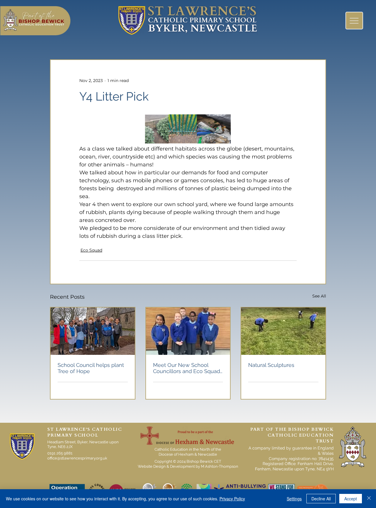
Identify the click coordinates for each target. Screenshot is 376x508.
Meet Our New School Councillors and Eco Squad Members (186, 368)
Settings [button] (294, 499)
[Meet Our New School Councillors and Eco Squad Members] (188, 331)
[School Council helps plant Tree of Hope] (93, 331)
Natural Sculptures (271, 365)
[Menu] (354, 20)
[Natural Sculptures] (283, 331)
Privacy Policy (232, 499)
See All (319, 296)
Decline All (321, 499)
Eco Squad (91, 250)
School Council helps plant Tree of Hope (91, 368)
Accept (350, 499)
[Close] (368, 498)
